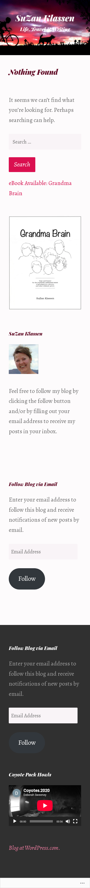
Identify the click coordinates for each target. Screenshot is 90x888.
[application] (45, 805)
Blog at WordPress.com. (34, 848)
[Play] (14, 821)
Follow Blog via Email (33, 484)
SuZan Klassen (45, 17)
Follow (27, 578)
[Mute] (68, 821)
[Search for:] (45, 141)
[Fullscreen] (75, 821)
